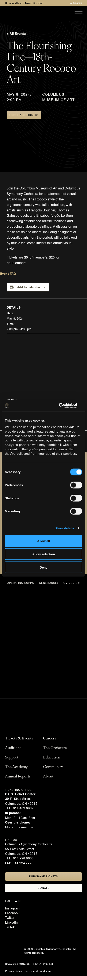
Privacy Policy (13, 971)
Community (53, 767)
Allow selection (43, 554)
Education (51, 758)
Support (11, 758)
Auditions (13, 748)
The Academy (16, 767)
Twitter (10, 918)
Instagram (12, 908)
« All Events (16, 33)
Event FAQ (8, 274)
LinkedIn (11, 922)
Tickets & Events (19, 739)
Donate (43, 888)
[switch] (76, 485)
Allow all (43, 541)
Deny (43, 567)
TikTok (10, 927)
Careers (49, 739)
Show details (64, 528)
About (48, 777)
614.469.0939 (23, 808)
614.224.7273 (23, 863)
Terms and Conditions (38, 971)
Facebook (12, 913)
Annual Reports (18, 777)
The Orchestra (55, 748)
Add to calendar (28, 287)
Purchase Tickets (24, 115)
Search (77, 3)
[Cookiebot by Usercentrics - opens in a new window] (63, 405)
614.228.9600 (24, 858)
